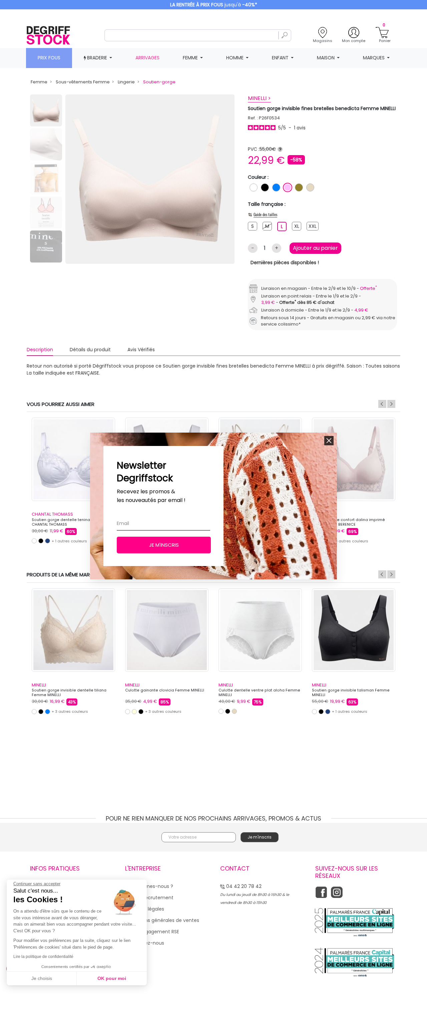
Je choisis (41, 978)
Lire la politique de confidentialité (43, 956)
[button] (329, 440)
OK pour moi (111, 978)
